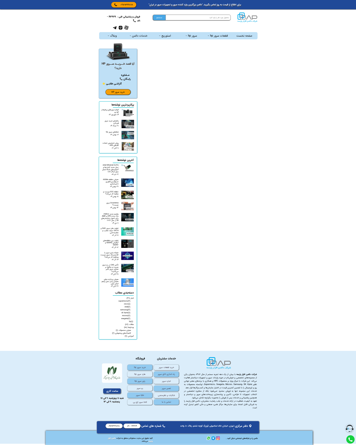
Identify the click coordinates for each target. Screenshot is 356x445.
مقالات (129, 324)
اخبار (130, 298)
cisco (127, 304)
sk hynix (125, 312)
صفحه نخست (244, 36)
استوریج (166, 36)
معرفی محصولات (123, 330)
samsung (125, 309)
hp (131, 321)
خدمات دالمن (139, 36)
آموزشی (129, 336)
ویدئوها (129, 327)
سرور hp (192, 36)
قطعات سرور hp (219, 36)
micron (126, 315)
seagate (125, 318)
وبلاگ (113, 36)
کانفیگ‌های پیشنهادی (121, 333)
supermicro (124, 301)
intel (127, 306)
